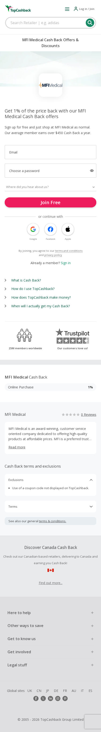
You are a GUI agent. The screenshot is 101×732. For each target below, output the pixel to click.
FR (65, 690)
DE (56, 690)
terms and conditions (68, 250)
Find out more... (50, 583)
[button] (67, 8)
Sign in (66, 263)
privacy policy (53, 255)
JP (47, 690)
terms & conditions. (52, 521)
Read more (16, 447)
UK (29, 690)
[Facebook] (36, 698)
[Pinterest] (65, 698)
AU (74, 690)
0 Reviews (88, 414)
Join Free (50, 202)
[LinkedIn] (50, 698)
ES (90, 690)
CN (39, 690)
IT (82, 690)
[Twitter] (43, 698)
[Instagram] (57, 698)
